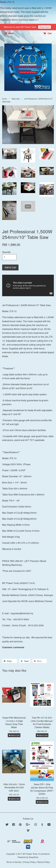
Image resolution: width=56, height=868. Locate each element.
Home (4, 98)
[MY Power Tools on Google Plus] (28, 824)
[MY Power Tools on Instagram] (35, 824)
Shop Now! (44, 27)
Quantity (6, 252)
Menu (11, 33)
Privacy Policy (29, 862)
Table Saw (15, 98)
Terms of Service (13, 862)
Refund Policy (43, 862)
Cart (49, 33)
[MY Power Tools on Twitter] (7, 824)
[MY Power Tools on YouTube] (49, 824)
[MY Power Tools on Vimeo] (28, 830)
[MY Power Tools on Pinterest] (20, 824)
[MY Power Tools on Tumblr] (42, 824)
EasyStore (33, 857)
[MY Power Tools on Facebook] (13, 824)
